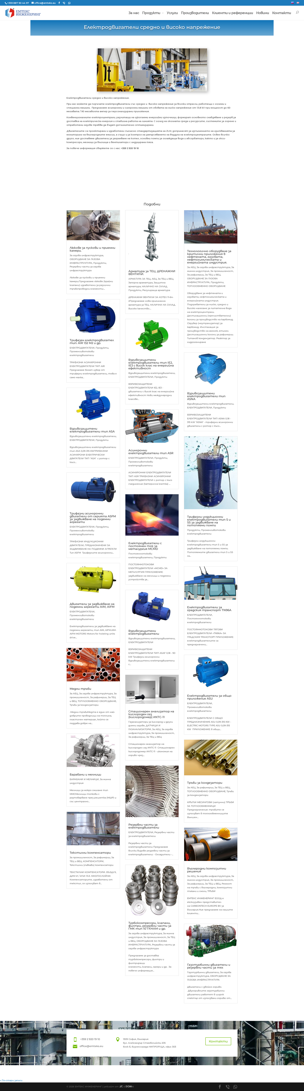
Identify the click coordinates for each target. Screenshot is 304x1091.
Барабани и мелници (85, 774)
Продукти (99, 263)
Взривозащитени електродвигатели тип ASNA (206, 396)
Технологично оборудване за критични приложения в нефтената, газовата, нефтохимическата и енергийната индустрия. (209, 256)
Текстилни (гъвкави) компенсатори (91, 865)
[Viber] (64, 3)
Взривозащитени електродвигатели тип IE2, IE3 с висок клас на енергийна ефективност (151, 364)
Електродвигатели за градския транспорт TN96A (209, 609)
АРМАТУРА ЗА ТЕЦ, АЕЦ (142, 278)
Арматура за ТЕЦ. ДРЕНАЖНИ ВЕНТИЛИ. (151, 272)
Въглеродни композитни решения (206, 870)
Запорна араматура (140, 282)
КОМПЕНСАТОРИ (93, 861)
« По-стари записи (11, 1080)
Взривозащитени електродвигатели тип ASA (92, 430)
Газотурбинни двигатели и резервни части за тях (208, 966)
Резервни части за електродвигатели (143, 826)
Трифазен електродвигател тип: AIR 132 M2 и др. (92, 341)
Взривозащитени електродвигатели (93, 436)
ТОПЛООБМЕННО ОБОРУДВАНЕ (97, 701)
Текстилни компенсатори (90, 852)
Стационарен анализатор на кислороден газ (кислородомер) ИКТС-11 (151, 714)
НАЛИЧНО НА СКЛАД (154, 286)
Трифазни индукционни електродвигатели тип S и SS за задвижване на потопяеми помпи (209, 521)
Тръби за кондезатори (204, 783)
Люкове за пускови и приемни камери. (92, 249)
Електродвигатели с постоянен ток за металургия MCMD (145, 546)
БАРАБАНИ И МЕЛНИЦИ (84, 779)
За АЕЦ (74, 693)
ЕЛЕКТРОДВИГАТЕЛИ (82, 347)
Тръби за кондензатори (84, 704)
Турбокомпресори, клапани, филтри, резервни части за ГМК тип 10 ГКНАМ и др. (149, 925)
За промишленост (81, 857)
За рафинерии (98, 697)
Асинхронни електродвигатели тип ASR (150, 452)
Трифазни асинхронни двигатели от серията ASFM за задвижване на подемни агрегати (93, 518)
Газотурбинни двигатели (203, 972)
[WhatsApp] (69, 3)
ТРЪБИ (211, 891)
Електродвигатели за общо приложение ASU (209, 697)
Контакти (218, 1041)
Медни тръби (80, 689)
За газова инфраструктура (86, 255)
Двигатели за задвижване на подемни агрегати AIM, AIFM (92, 605)
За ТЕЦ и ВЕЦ (165, 278)
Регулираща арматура (156, 290)
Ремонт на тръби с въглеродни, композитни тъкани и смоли (209, 887)
